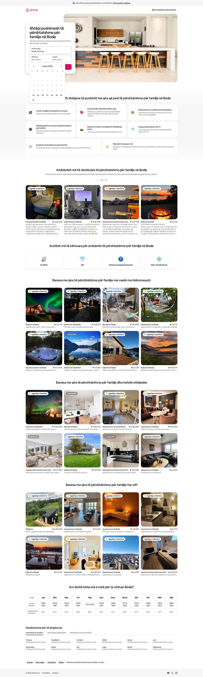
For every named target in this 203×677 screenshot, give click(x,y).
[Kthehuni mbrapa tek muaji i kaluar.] (33, 66)
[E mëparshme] (97, 180)
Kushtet (55, 673)
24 (33, 95)
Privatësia (46, 673)
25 (38, 95)
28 (52, 95)
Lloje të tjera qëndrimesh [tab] (56, 633)
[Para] (106, 180)
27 (47, 95)
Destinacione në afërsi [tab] (34, 633)
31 (33, 100)
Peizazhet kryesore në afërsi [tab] (80, 633)
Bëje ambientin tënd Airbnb (164, 10)
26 (43, 95)
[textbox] (40, 59)
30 (61, 95)
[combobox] (51, 51)
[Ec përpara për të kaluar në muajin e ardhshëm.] (61, 66)
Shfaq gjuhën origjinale (121, 3)
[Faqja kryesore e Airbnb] (32, 10)
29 (57, 95)
